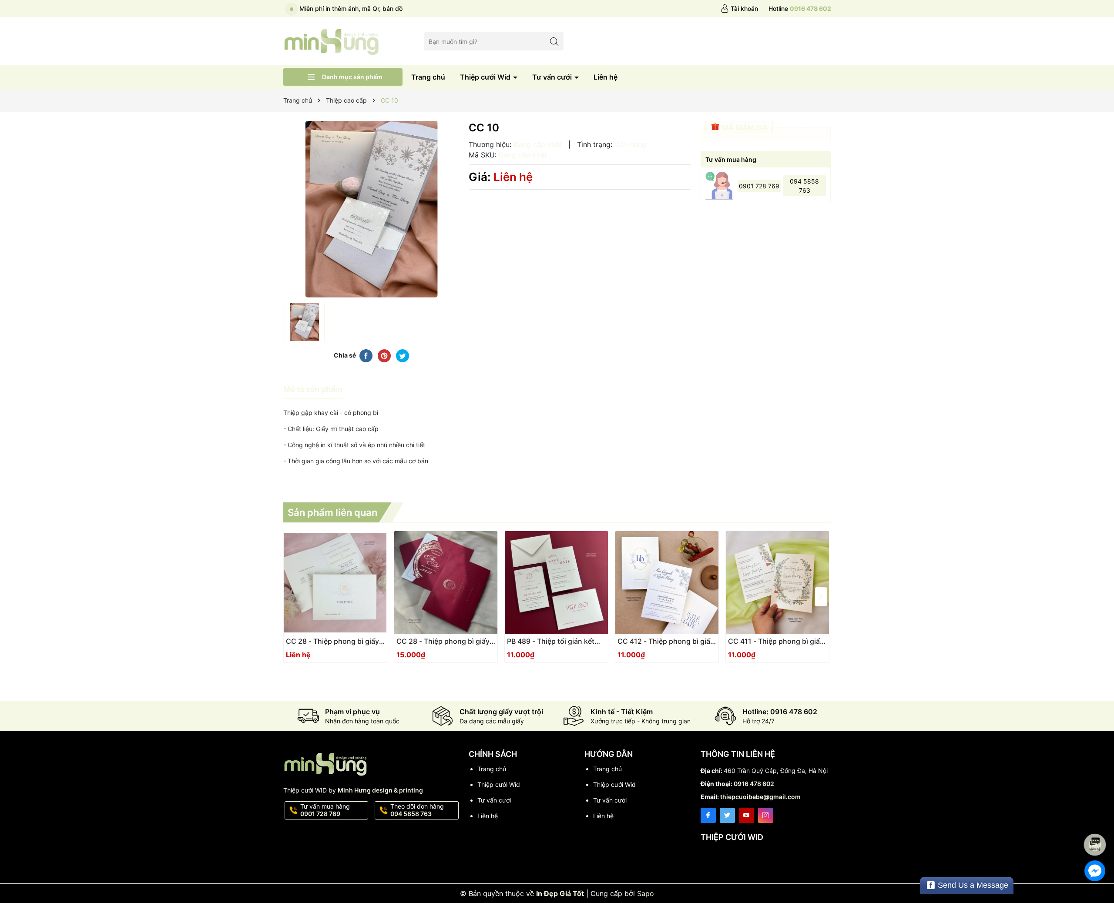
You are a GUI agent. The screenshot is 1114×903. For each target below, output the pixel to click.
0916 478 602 (754, 783)
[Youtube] (746, 815)
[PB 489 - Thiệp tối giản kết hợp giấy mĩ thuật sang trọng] (556, 582)
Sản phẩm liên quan (332, 512)
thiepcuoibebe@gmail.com (760, 796)
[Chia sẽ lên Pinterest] (384, 355)
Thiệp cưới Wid (486, 77)
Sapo (645, 893)
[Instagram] (765, 815)
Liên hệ (605, 77)
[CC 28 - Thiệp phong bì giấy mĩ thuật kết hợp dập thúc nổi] (335, 582)
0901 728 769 (759, 186)
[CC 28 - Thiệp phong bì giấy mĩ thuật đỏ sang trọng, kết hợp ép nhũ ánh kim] (445, 582)
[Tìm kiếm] (555, 41)
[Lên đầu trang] (1096, 821)
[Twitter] (727, 815)
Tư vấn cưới (553, 77)
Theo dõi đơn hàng (417, 810)
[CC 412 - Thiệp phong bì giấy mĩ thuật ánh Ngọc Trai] (666, 582)
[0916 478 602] (799, 8)
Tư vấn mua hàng (325, 810)
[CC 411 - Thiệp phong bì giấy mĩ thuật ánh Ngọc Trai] (777, 582)
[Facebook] (708, 815)
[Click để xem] (371, 209)
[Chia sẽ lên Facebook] (365, 355)
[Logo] (331, 40)
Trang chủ (428, 77)
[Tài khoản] (739, 8)
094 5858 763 (804, 185)
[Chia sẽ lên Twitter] (402, 355)
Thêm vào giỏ (436, 644)
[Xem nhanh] (337, 645)
